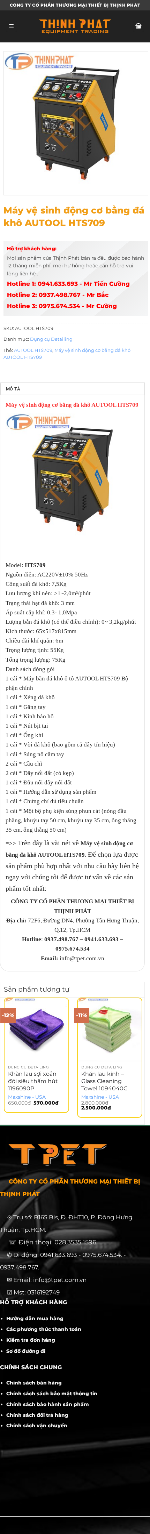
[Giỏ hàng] (138, 26)
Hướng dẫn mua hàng (34, 1318)
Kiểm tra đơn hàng (30, 1340)
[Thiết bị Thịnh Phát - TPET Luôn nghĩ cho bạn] (75, 26)
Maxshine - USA (27, 1097)
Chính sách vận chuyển (36, 1425)
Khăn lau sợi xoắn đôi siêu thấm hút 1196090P (33, 1081)
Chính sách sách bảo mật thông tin (51, 1393)
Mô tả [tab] (13, 388)
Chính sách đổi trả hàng (37, 1415)
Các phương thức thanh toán (43, 1329)
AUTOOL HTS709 (33, 350)
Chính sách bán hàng (34, 1383)
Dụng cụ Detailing (51, 339)
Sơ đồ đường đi (25, 1351)
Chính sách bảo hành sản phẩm (47, 1404)
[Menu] (11, 26)
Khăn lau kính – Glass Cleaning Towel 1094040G (104, 1081)
